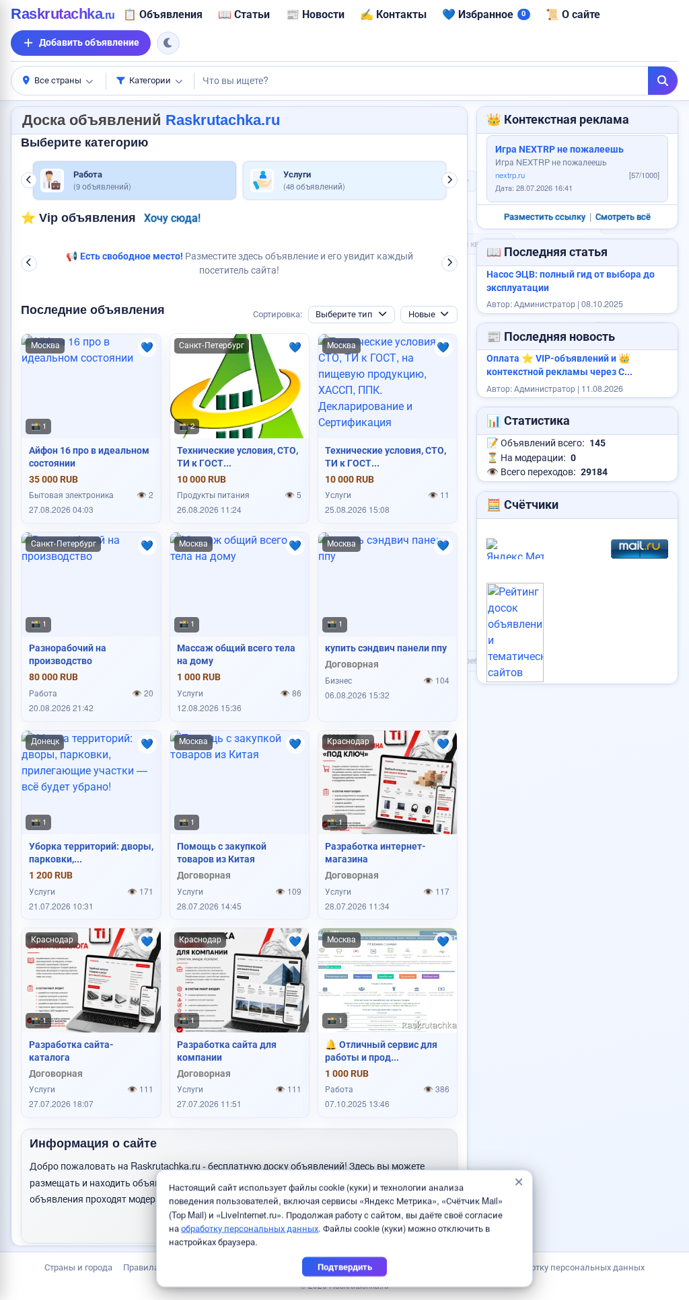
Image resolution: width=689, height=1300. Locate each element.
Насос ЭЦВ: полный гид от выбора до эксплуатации (570, 281)
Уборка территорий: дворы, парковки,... (91, 852)
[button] (58, 81)
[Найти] (663, 81)
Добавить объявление (89, 42)
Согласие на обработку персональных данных (550, 1267)
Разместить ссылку (544, 217)
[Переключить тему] (168, 43)
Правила (141, 1267)
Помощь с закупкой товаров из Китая (221, 852)
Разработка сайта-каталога (71, 1050)
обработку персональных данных (249, 1228)
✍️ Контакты (378, 14)
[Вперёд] (449, 180)
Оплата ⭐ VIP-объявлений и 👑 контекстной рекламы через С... (559, 365)
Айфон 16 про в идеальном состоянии (89, 456)
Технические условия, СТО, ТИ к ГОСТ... (237, 456)
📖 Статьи (229, 14)
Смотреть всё (623, 217)
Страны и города (78, 1267)
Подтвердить (345, 1267)
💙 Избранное (469, 14)
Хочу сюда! (169, 218)
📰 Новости (300, 14)
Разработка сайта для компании (227, 1050)
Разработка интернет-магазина (375, 852)
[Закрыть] (518, 1182)
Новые (421, 314)
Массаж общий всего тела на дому (236, 653)
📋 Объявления (148, 14)
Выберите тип (344, 314)
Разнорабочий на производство (67, 653)
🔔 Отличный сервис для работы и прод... (381, 1050)
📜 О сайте (558, 14)
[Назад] (29, 180)
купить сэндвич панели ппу (386, 647)
